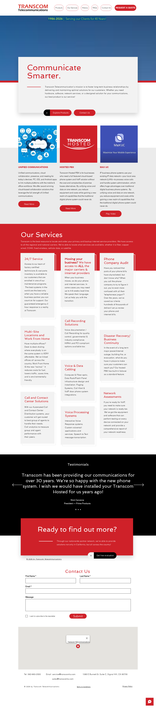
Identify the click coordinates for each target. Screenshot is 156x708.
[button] (111, 214)
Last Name (84, 576)
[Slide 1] (75, 509)
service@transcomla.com (63, 674)
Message (29, 597)
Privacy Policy (127, 686)
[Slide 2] (78, 509)
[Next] (139, 485)
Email (27, 586)
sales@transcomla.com (62, 679)
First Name (30, 576)
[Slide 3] (80, 509)
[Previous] (17, 485)
